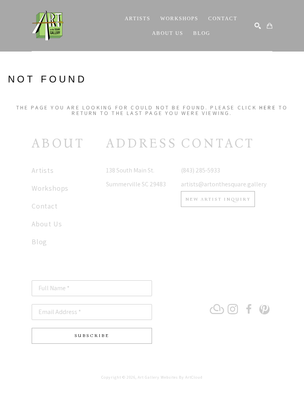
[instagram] (233, 309)
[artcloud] (217, 309)
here (267, 107)
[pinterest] (264, 309)
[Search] (258, 26)
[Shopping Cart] (269, 26)
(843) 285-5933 (200, 170)
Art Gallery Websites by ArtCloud (170, 377)
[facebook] (248, 309)
